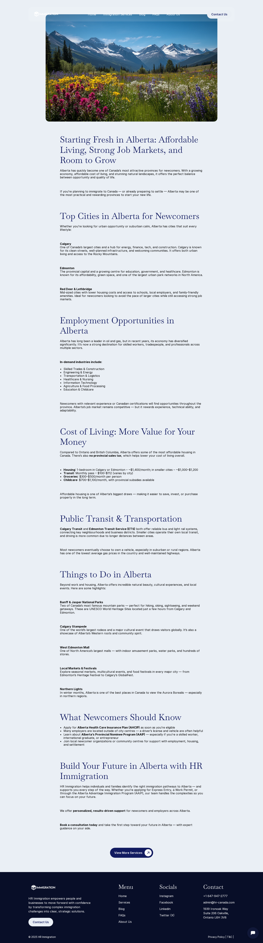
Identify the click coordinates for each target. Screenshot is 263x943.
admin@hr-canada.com (219, 902)
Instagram (166, 896)
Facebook (166, 902)
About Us (173, 14)
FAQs (155, 14)
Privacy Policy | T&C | (221, 936)
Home (92, 14)
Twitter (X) (166, 915)
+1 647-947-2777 (215, 896)
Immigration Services (117, 14)
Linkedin (165, 909)
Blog (142, 14)
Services (124, 902)
